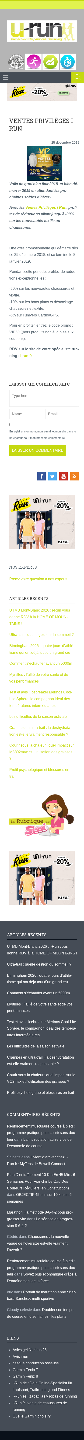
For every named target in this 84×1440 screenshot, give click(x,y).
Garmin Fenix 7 (25, 1370)
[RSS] (74, 476)
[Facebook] (41, 476)
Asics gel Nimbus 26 (30, 1350)
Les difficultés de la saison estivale (38, 716)
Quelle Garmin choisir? (32, 1416)
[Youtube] (63, 476)
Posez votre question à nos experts (38, 579)
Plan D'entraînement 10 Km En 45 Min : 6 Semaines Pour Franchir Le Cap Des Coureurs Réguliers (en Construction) (41, 1181)
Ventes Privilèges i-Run (45, 207)
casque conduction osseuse (36, 1363)
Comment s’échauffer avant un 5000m (41, 663)
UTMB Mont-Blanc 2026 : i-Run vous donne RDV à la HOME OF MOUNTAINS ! (39, 616)
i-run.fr (25, 356)
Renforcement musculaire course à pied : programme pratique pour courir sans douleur (41, 1132)
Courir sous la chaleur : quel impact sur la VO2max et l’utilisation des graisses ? (41, 751)
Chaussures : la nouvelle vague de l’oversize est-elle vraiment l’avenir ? (38, 1243)
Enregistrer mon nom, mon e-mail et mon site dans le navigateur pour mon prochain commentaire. (42, 435)
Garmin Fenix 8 (25, 1376)
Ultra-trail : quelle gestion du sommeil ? (41, 635)
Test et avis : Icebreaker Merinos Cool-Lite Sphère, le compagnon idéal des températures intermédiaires (40, 698)
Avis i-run (20, 1357)
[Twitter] (52, 476)
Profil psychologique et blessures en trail (40, 1093)
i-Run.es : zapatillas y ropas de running (45, 1396)
